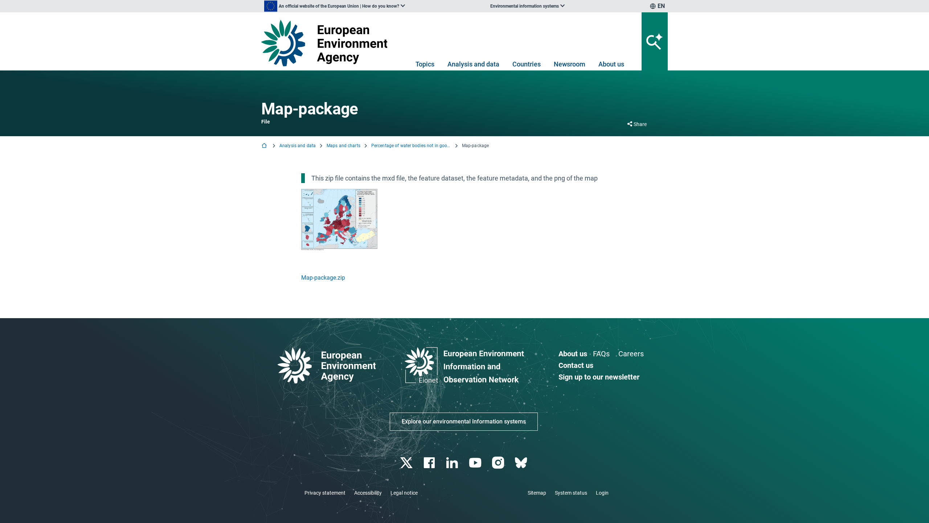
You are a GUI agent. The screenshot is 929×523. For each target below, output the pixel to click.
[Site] (327, 43)
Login (602, 493)
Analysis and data (473, 64)
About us (611, 64)
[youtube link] (476, 462)
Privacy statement (324, 493)
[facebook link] (430, 462)
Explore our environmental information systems (464, 421)
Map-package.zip (323, 277)
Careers (631, 353)
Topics (425, 64)
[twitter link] (407, 462)
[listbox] (334, 6)
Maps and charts (343, 145)
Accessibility (368, 493)
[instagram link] (499, 462)
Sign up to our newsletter (598, 377)
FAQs (601, 353)
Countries (526, 64)
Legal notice (404, 493)
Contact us (575, 365)
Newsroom (569, 64)
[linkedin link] (453, 462)
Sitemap (537, 493)
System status (571, 493)
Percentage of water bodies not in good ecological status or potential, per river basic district (411, 145)
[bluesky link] (521, 462)
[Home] (265, 146)
